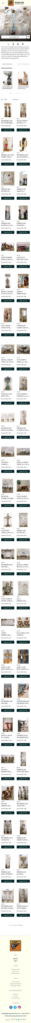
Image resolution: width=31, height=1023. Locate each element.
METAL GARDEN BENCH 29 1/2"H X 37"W (23, 567)
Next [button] (27, 82)
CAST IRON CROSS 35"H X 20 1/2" (7, 532)
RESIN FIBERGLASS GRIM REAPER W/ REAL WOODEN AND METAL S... (7, 87)
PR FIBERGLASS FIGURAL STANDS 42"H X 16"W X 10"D (7, 908)
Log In (15, 961)
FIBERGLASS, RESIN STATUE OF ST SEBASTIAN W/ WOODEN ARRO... (23, 87)
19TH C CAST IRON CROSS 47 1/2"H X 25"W (6, 669)
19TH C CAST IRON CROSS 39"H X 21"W (23, 669)
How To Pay (15, 971)
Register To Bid (16, 969)
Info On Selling (15, 981)
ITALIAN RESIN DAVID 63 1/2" (22, 122)
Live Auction (8, 13)
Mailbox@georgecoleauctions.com (11, 1013)
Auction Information (23, 64)
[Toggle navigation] (3, 3)
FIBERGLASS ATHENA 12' (21, 190)
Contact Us (15, 994)
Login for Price (8, 130)
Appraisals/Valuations (15, 983)
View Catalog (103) (14, 37)
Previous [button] (3, 82)
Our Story (15, 996)
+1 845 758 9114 (25, 1013)
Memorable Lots (15, 998)
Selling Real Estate (15, 985)
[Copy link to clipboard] (8, 44)
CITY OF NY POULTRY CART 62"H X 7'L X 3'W (22, 259)
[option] (7, 80)
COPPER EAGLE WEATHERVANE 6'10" (22, 737)
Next (20, 925)
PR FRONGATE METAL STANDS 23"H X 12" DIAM (6, 430)
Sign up (15, 958)
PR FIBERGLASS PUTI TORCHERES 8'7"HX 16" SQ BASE (7, 123)
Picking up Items (15, 973)
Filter (5, 99)
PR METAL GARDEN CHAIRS (7, 497)
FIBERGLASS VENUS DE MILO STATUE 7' (22, 771)
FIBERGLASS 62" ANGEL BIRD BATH (22, 908)
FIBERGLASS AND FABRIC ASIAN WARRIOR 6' (7, 157)
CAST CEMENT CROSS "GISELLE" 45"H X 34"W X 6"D (7, 601)
